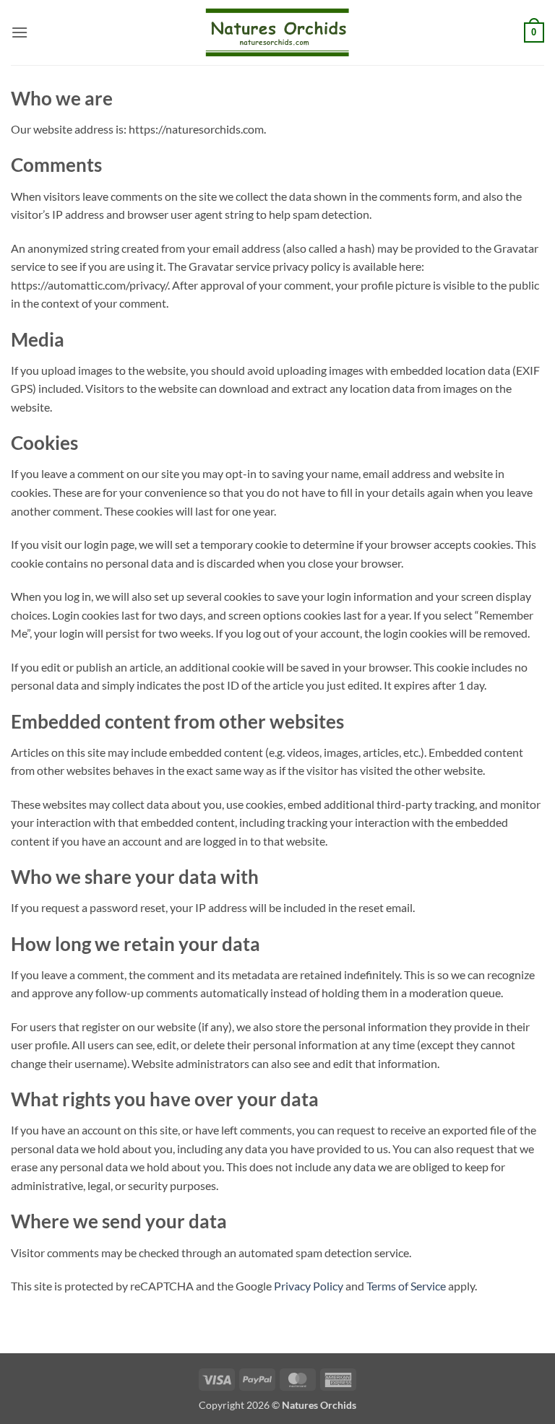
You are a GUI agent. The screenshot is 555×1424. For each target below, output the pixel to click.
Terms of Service (406, 1286)
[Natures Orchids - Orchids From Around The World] (277, 32)
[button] (19, 32)
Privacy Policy (308, 1286)
